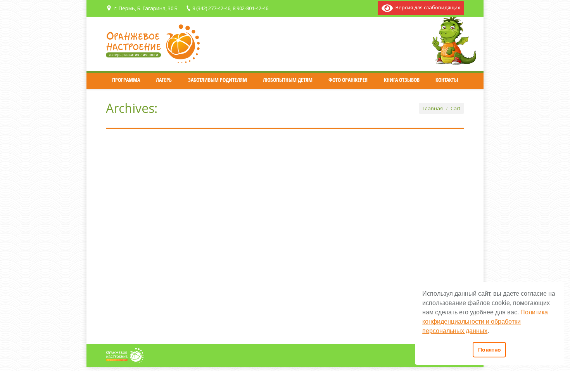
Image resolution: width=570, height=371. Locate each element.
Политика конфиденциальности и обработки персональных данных (485, 321)
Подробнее (130, 187)
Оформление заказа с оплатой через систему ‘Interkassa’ (215, 218)
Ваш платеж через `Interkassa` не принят (187, 159)
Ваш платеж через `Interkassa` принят (182, 276)
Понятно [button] (489, 350)
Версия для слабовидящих (426, 7)
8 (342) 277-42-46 (211, 8)
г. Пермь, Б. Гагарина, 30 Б (146, 8)
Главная (433, 108)
